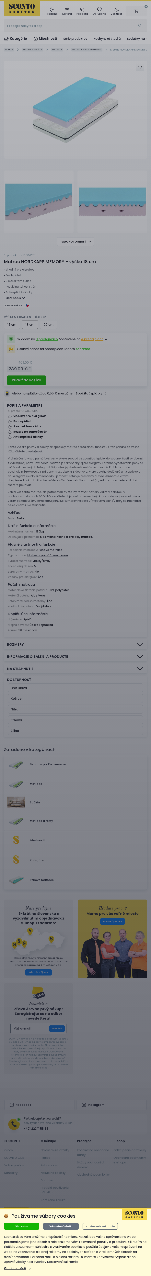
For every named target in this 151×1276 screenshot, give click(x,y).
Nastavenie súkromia (100, 1226)
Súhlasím (21, 1226)
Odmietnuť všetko (61, 1226)
